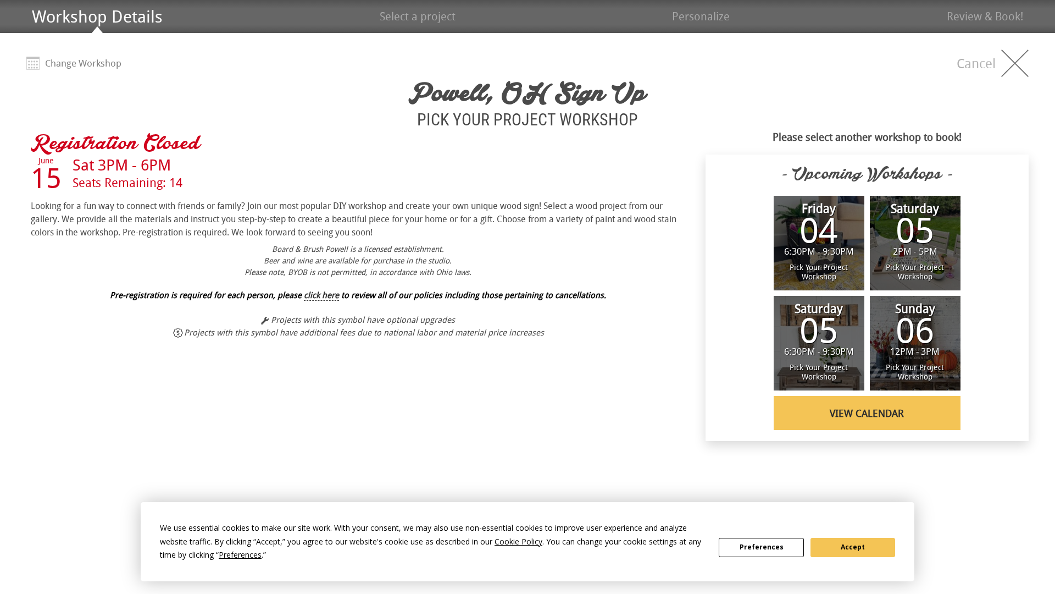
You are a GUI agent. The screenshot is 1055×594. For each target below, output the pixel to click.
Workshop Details (97, 17)
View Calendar (867, 413)
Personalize (701, 16)
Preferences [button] (240, 554)
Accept (853, 547)
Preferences (762, 547)
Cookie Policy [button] (518, 541)
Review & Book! (985, 16)
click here (321, 294)
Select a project (418, 16)
